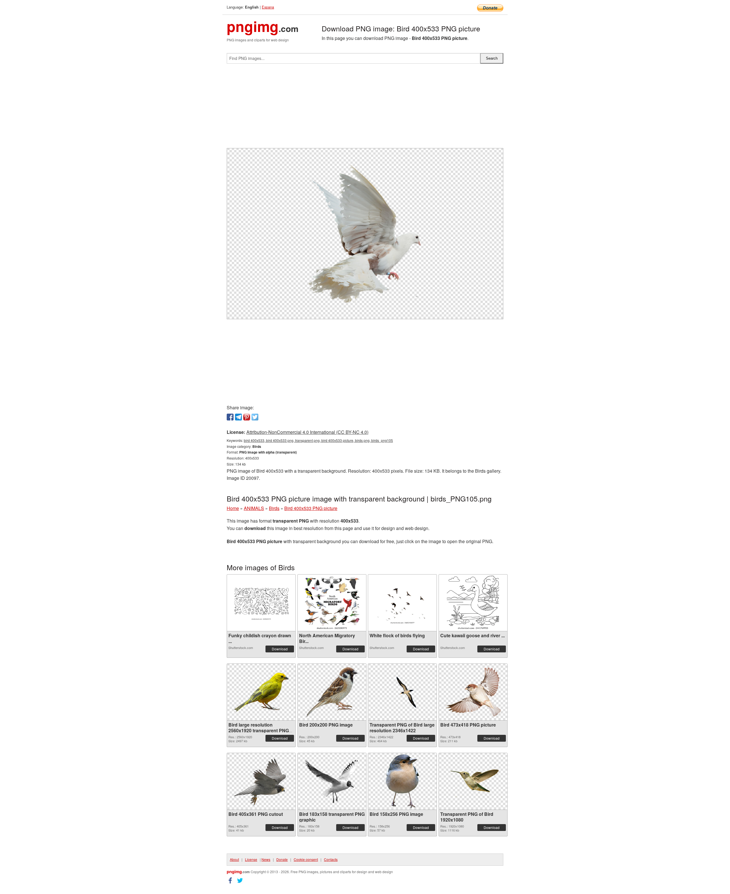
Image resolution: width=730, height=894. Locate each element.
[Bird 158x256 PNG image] (402, 781)
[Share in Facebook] (230, 417)
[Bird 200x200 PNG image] (332, 692)
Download (280, 648)
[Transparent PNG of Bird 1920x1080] (473, 781)
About (234, 859)
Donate (282, 859)
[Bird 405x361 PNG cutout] (261, 781)
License (251, 859)
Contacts (331, 859)
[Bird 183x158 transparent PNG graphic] (331, 781)
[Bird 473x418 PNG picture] (473, 692)
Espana (268, 7)
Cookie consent (306, 859)
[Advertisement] (365, 108)
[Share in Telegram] (238, 417)
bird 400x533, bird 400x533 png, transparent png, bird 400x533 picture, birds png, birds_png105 (318, 440)
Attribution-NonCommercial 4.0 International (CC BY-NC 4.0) (307, 432)
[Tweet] (255, 417)
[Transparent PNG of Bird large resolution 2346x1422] (402, 692)
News (265, 859)
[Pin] (246, 417)
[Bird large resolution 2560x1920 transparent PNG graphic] (261, 692)
